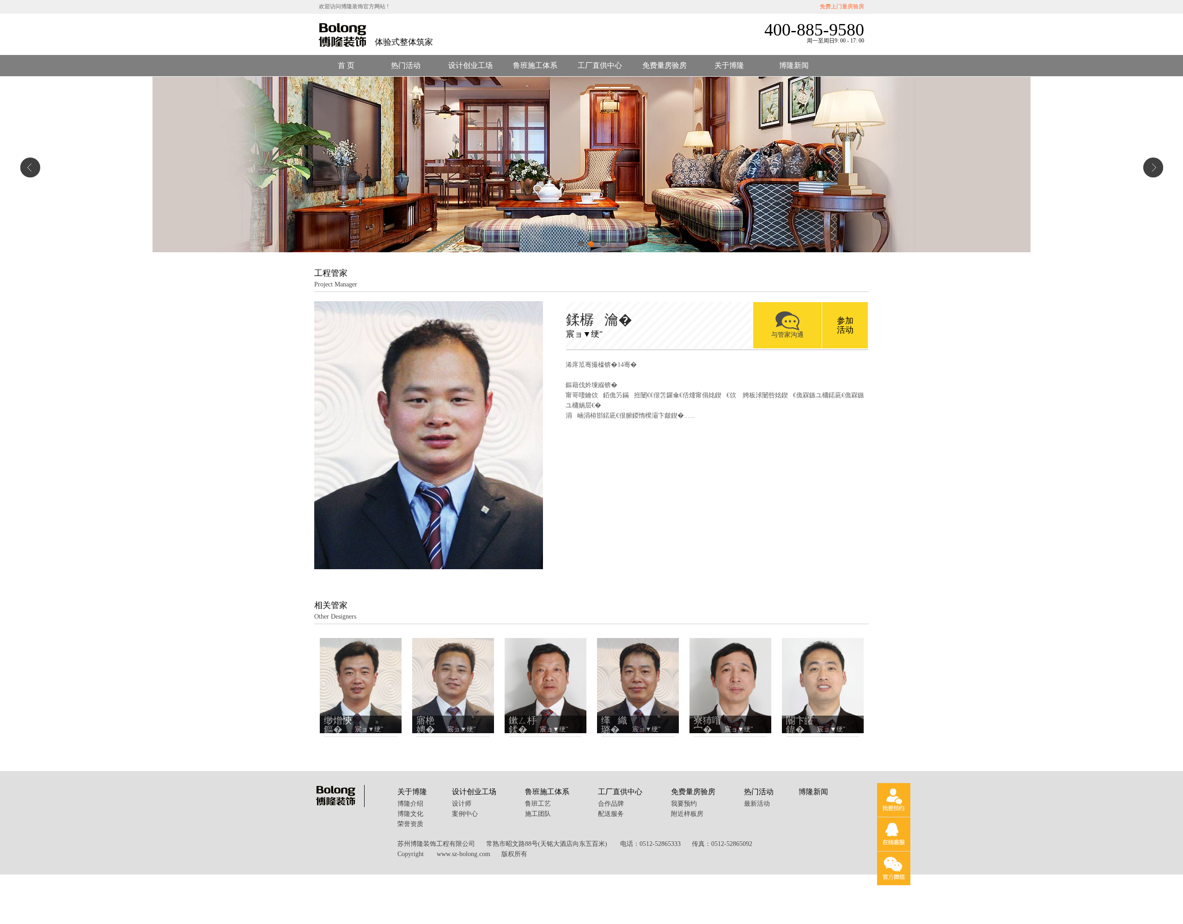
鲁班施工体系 (535, 65)
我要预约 (684, 803)
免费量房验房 (664, 65)
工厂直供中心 (600, 65)
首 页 (346, 65)
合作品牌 (611, 803)
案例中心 (465, 813)
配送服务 (611, 813)
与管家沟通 (787, 334)
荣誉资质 (410, 824)
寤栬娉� (429, 725)
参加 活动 (845, 325)
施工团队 (538, 813)
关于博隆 (729, 65)
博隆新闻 (794, 65)
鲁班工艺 (538, 803)
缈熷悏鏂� (338, 725)
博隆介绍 (410, 803)
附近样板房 (687, 813)
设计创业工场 (470, 65)
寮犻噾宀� (707, 725)
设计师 (461, 803)
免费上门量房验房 (842, 6)
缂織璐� (614, 725)
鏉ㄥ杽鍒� (523, 725)
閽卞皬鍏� (800, 725)
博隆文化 (410, 813)
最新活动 (757, 803)
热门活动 (406, 65)
